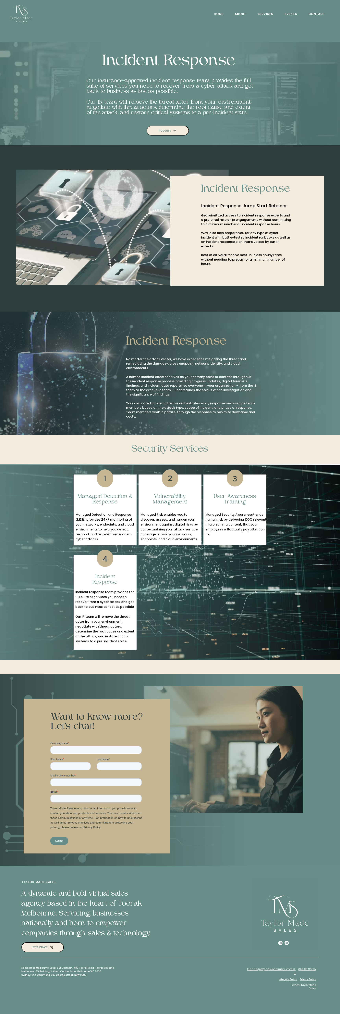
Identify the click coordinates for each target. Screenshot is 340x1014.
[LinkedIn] (287, 943)
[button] (240, 14)
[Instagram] (280, 943)
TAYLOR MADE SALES (38, 882)
